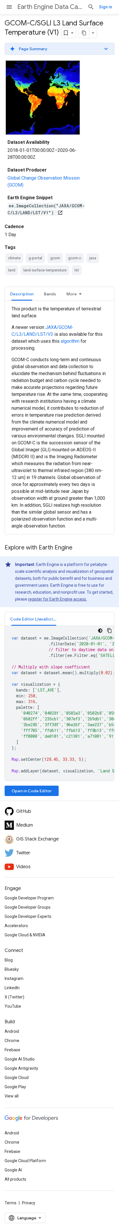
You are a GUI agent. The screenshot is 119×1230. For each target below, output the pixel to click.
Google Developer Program (29, 898)
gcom (55, 258)
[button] (59, 49)
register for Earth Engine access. (57, 599)
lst (77, 270)
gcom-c (74, 258)
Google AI (13, 1170)
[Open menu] (9, 7)
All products (15, 1179)
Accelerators (16, 925)
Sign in (105, 7)
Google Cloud (17, 1077)
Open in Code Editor (32, 790)
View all (11, 1096)
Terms (10, 1203)
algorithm (70, 341)
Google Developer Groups (28, 907)
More (71, 294)
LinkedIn (12, 987)
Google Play (15, 1086)
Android (12, 1031)
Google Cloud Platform (25, 1160)
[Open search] (91, 6)
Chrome (12, 1040)
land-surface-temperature (44, 270)
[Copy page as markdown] (84, 33)
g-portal (35, 258)
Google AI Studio (20, 1059)
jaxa (92, 258)
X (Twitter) (14, 997)
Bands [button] (50, 294)
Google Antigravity (21, 1068)
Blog (9, 960)
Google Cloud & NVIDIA (25, 935)
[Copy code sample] (109, 630)
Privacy (28, 1203)
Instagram (14, 978)
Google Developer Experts (28, 916)
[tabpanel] (59, 417)
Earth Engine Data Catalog (50, 7)
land (11, 270)
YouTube (13, 1006)
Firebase (12, 1050)
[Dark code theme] (100, 630)
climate (14, 258)
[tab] (22, 294)
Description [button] (22, 294)
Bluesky (12, 969)
